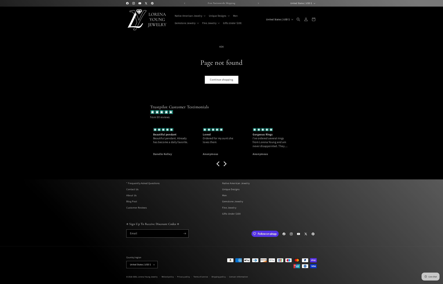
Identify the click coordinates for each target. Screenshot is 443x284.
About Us (131, 195)
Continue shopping (221, 79)
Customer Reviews (136, 207)
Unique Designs (230, 189)
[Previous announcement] (184, 3)
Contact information (238, 276)
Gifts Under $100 (231, 213)
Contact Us (132, 189)
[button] (190, 15)
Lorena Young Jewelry (148, 277)
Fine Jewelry (229, 207)
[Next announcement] (258, 3)
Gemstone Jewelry (232, 201)
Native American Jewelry (236, 183)
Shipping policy (218, 276)
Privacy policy (183, 276)
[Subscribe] (184, 233)
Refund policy (168, 276)
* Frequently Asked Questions (143, 183)
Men (224, 195)
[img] (223, 112)
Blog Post (131, 201)
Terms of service (200, 276)
